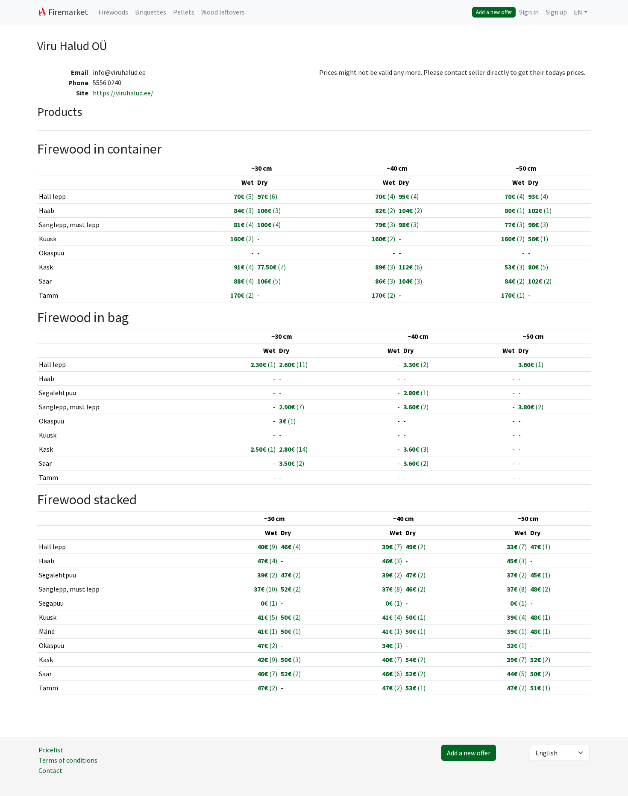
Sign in (529, 12)
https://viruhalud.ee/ (123, 93)
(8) (392, 589)
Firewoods (113, 12)
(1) (515, 210)
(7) (271, 267)
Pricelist (50, 750)
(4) (385, 196)
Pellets (183, 12)
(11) (293, 364)
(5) (244, 196)
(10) (265, 589)
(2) (385, 210)
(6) (267, 196)
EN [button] (578, 12)
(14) (293, 449)
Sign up (556, 12)
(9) (267, 546)
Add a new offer (494, 12)
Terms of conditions (67, 760)
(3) (244, 210)
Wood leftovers (223, 12)
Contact (50, 770)
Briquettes (150, 12)
